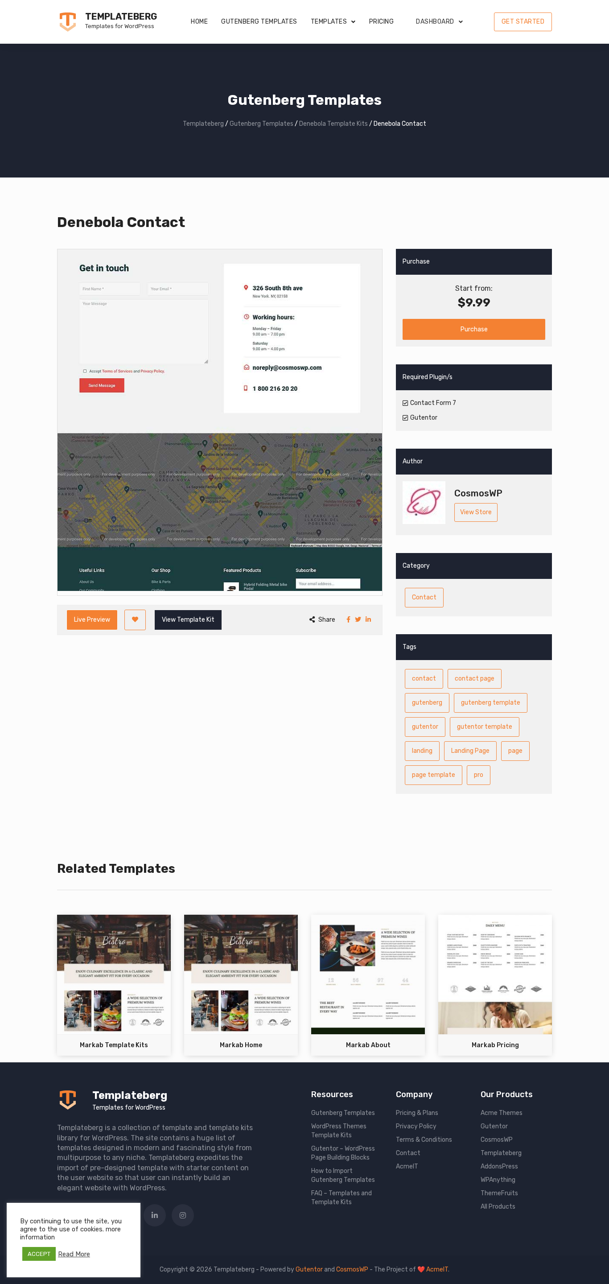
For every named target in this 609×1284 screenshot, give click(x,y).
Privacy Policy (416, 1126)
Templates (329, 21)
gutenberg (427, 702)
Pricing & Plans (417, 1113)
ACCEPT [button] (39, 1254)
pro (478, 775)
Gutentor (494, 1126)
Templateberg (121, 16)
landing (422, 751)
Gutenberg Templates (259, 21)
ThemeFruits (499, 1193)
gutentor (425, 727)
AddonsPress (499, 1166)
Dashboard (435, 21)
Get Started (523, 21)
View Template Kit (188, 619)
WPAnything (498, 1180)
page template (433, 775)
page (515, 751)
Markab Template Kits (114, 1045)
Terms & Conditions (424, 1140)
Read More (74, 1254)
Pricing (381, 21)
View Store (476, 512)
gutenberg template (490, 702)
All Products (498, 1206)
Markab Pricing (495, 1045)
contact (424, 678)
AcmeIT (407, 1166)
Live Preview (92, 619)
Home (199, 21)
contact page (474, 678)
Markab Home (241, 1045)
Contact (424, 597)
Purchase (474, 329)
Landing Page (470, 751)
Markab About (368, 1045)
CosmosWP (497, 1140)
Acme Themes (502, 1113)
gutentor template (484, 727)
